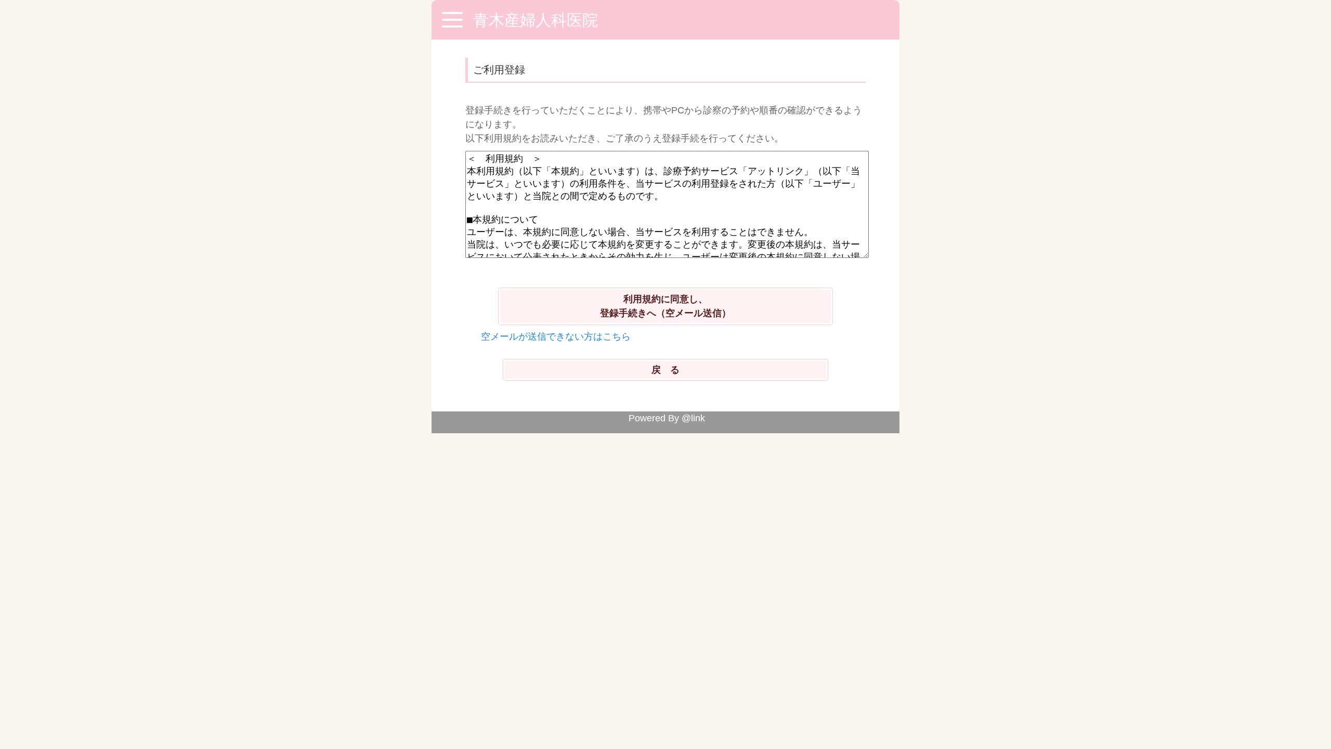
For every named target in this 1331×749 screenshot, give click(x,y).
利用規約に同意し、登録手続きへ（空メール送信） (665, 306)
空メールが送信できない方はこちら (556, 336)
